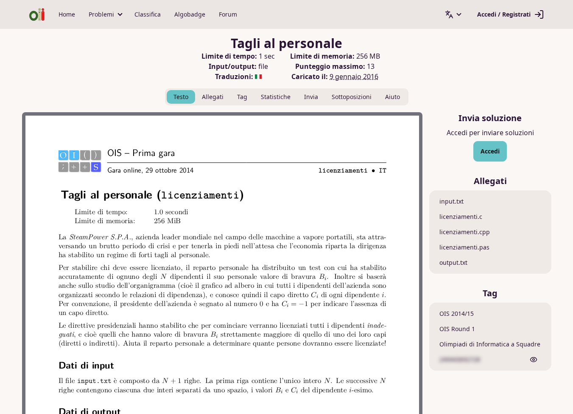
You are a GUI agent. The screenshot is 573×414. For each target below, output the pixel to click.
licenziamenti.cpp (464, 232)
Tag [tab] (242, 97)
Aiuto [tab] (392, 97)
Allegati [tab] (213, 97)
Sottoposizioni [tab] (352, 97)
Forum (228, 14)
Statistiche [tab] (276, 97)
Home (67, 14)
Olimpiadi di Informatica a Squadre (489, 344)
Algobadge (189, 14)
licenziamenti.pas (464, 247)
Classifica (147, 14)
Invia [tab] (311, 97)
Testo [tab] (180, 97)
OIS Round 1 (457, 329)
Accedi (490, 151)
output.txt (453, 262)
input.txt (451, 201)
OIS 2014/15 (456, 313)
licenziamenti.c (460, 217)
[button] (105, 14)
